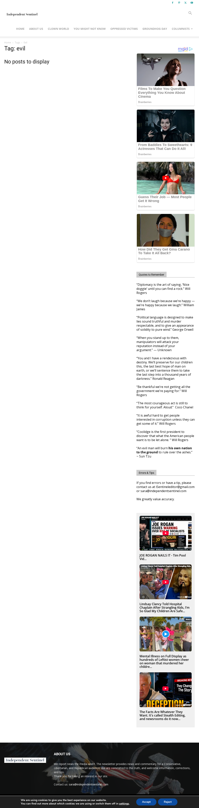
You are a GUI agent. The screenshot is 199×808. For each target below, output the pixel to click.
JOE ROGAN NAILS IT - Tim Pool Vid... (163, 557)
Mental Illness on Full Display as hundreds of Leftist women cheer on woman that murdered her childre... (164, 661)
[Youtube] (192, 2)
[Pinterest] (179, 2)
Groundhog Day (154, 29)
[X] (185, 2)
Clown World (58, 29)
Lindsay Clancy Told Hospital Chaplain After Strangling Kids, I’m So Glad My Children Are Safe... (164, 607)
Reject (168, 802)
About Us (36, 29)
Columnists (181, 29)
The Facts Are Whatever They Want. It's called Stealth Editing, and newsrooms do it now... (162, 715)
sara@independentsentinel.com (88, 784)
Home (20, 29)
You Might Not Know (90, 29)
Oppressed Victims (124, 29)
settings (124, 803)
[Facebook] (172, 2)
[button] (190, 13)
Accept (146, 802)
